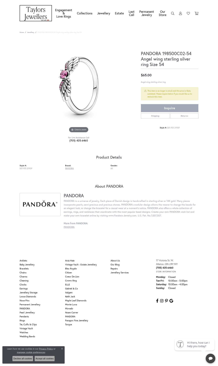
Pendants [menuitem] (24, 316)
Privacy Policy (94, 349)
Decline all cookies (22, 358)
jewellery (30, 32)
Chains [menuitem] (23, 272)
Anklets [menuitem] (23, 260)
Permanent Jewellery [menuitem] (30, 304)
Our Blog (115, 264)
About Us (115, 260)
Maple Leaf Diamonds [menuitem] (75, 300)
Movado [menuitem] (69, 308)
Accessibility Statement (134, 349)
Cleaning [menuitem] (24, 280)
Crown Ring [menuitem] (71, 280)
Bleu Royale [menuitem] (71, 268)
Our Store (162, 13)
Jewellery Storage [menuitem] (28, 292)
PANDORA (69, 168)
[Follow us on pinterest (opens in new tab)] (166, 301)
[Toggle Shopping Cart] (196, 13)
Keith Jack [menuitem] (70, 296)
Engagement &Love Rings (63, 13)
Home (22, 32)
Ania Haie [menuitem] (69, 260)
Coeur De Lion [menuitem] (72, 276)
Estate (119, 13)
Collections (84, 13)
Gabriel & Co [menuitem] (71, 288)
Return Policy (79, 349)
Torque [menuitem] (68, 324)
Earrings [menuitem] (24, 288)
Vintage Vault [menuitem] (26, 328)
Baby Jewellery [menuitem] (27, 264)
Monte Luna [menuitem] (71, 304)
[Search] (172, 13)
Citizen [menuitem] (68, 272)
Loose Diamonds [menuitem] (28, 296)
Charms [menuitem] (23, 276)
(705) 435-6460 (78, 140)
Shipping (155, 116)
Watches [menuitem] (24, 332)
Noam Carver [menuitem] (71, 312)
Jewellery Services (120, 272)
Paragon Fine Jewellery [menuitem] (76, 320)
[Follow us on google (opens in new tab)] (171, 301)
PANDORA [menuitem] (25, 308)
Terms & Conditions (112, 349)
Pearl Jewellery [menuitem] (27, 312)
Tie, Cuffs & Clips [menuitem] (28, 324)
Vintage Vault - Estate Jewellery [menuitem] (81, 264)
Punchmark (114, 360)
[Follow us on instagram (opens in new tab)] (161, 301)
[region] (79, 85)
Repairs (114, 268)
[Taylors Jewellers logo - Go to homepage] (36, 13)
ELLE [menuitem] (67, 284)
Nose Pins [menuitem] (25, 300)
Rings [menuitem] (22, 320)
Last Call (132, 13)
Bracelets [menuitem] (24, 268)
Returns (184, 116)
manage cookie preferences (31, 352)
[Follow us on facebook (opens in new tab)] (157, 301)
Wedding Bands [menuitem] (27, 336)
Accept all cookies (45, 358)
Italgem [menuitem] (68, 292)
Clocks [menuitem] (23, 284)
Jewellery (103, 13)
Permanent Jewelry (146, 13)
